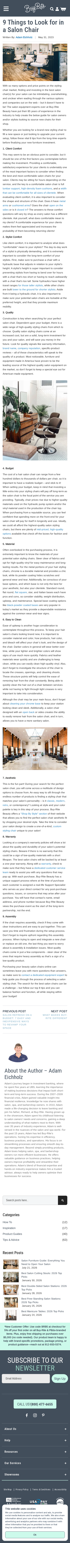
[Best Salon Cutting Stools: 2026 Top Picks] (11, 1277)
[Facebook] (26, 1416)
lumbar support (11, 188)
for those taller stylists (30, 285)
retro (5, 805)
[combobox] (35, 1200)
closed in (22, 209)
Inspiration (9, 1228)
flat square (21, 592)
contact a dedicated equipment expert (43, 975)
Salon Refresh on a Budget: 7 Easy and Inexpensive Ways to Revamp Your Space (17, 1021)
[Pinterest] (43, 1416)
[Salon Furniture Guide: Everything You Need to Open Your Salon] (11, 1264)
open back (28, 712)
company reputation (29, 348)
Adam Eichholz (24, 37)
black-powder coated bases (22, 605)
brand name (9, 348)
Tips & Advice (11, 1239)
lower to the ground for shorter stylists (34, 289)
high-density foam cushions (36, 188)
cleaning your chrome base (25, 703)
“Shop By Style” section (34, 813)
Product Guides (12, 1233)
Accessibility (61, 1489)
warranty (46, 863)
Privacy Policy (22, 1489)
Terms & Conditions (41, 1489)
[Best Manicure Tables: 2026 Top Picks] (11, 1315)
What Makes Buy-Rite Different (55, 1017)
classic (51, 800)
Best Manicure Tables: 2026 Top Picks (42, 1311)
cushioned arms (21, 205)
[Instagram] (35, 1416)
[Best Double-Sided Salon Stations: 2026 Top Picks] (11, 1290)
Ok (34, 1534)
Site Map (8, 1489)
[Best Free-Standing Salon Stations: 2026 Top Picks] (11, 1302)
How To (7, 1222)
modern (60, 800)
